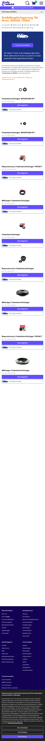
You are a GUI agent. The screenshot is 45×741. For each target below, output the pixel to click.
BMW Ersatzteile (6, 682)
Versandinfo (26, 616)
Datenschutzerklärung (15, 723)
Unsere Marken (27, 630)
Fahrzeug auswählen (22, 45)
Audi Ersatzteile (6, 679)
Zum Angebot (22, 105)
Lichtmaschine (26, 656)
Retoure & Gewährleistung (30, 619)
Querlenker (25, 664)
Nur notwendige (22, 728)
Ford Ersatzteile (6, 685)
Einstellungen (22, 732)
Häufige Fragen (27, 625)
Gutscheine (25, 636)
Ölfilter (24, 662)
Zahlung (24, 614)
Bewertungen (6, 630)
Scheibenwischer (27, 670)
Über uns (4, 614)
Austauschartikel (27, 622)
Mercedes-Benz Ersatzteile (10, 688)
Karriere (4, 627)
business (6, 616)
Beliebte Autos (26, 633)
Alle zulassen (22, 736)
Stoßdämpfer (26, 667)
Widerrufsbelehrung (8, 662)
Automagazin (26, 627)
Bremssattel (26, 651)
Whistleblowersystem (8, 656)
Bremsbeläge (26, 648)
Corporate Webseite (8, 619)
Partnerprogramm (7, 622)
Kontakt (4, 645)
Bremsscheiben (27, 653)
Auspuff (24, 645)
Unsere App (5, 633)
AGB (3, 651)
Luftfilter (25, 659)
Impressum (5, 653)
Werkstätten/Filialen (8, 625)
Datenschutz (5, 648)
